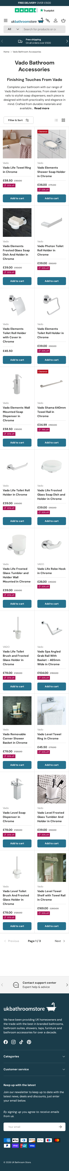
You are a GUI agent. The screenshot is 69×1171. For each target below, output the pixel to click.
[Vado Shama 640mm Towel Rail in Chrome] (51, 384)
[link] (14, 941)
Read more (41, 108)
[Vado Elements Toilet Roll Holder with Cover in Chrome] (17, 305)
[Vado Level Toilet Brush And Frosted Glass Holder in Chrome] (17, 867)
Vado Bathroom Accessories (27, 52)
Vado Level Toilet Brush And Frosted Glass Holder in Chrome (16, 897)
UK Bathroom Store (21, 1162)
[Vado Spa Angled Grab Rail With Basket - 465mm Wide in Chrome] (51, 628)
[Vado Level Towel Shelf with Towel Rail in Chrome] (51, 867)
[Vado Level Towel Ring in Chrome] (51, 710)
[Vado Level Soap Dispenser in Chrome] (17, 789)
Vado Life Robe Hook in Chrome (51, 571)
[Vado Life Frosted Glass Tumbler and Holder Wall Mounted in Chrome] (17, 545)
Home (6, 52)
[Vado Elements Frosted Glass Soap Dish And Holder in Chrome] (17, 222)
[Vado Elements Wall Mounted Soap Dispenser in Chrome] (17, 384)
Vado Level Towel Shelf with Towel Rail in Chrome (51, 895)
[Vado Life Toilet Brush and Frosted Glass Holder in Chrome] (17, 628)
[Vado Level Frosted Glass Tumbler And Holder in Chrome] (51, 789)
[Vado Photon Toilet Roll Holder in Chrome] (51, 222)
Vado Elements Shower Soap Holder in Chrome (51, 172)
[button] (63, 20)
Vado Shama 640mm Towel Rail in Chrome (51, 412)
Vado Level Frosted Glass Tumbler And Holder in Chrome (50, 817)
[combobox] (34, 29)
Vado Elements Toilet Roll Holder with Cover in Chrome (14, 335)
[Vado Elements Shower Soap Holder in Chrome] (51, 144)
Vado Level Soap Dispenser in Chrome (14, 817)
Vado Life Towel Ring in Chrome (17, 170)
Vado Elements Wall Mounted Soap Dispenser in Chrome (16, 414)
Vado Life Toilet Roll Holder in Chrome (16, 492)
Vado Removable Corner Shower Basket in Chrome (15, 738)
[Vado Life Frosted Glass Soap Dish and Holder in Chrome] (51, 466)
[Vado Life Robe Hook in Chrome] (51, 545)
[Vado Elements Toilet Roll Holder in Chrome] (51, 305)
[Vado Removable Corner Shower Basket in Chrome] (17, 710)
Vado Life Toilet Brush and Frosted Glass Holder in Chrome (15, 658)
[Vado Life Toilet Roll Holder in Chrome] (17, 466)
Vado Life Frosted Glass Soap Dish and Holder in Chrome (51, 494)
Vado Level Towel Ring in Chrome (49, 736)
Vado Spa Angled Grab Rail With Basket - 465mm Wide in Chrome (49, 658)
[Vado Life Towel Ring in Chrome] (17, 144)
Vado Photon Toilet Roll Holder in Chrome (50, 250)
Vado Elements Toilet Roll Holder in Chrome (50, 333)
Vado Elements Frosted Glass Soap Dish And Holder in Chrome (16, 252)
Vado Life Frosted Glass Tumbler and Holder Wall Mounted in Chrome (17, 575)
